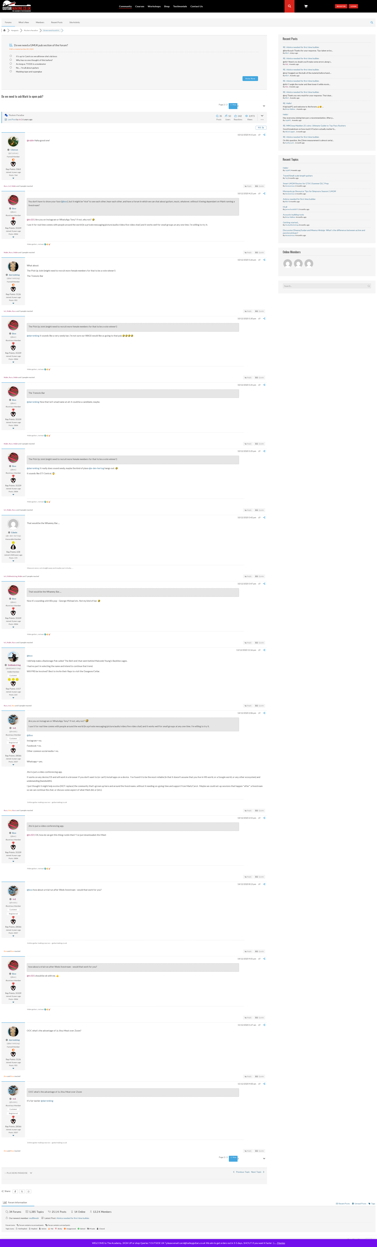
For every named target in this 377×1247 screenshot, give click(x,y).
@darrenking (33, 335)
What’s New (24, 22)
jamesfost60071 (291, 209)
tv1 (20, 119)
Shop (167, 6)
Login (353, 6)
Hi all (285, 207)
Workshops (154, 6)
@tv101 (31, 219)
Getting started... (291, 222)
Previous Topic (242, 1172)
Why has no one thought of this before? (34, 60)
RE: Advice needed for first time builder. (301, 47)
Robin (14, 186)
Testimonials (180, 6)
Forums (8, 22)
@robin (30, 140)
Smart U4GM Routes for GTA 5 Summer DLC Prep (306, 183)
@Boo (30, 735)
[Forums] (4, 30)
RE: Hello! (287, 103)
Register (341, 6)
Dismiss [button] (281, 1243)
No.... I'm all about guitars (27, 68)
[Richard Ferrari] (288, 264)
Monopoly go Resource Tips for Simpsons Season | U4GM (309, 191)
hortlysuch (289, 143)
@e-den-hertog (96, 468)
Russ (6, 186)
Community (125, 6)
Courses (139, 6)
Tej (286, 178)
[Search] (290, 6)
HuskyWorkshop (292, 225)
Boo (14, 208)
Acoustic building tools (293, 214)
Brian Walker (290, 109)
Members (40, 22)
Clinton (14, 149)
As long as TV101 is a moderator (31, 64)
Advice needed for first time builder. (299, 199)
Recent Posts (56, 22)
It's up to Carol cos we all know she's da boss (36, 56)
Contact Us (196, 6)
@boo (64, 201)
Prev (234, 105)
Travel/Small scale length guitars (298, 175)
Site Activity (75, 22)
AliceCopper (290, 132)
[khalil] (309, 264)
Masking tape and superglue (29, 71)
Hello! (285, 114)
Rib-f (287, 53)
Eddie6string (12, 576)
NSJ (286, 64)
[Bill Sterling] (298, 264)
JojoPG (288, 120)
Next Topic (256, 1172)
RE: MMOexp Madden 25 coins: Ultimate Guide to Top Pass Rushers (314, 125)
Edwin (14, 532)
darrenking (14, 275)
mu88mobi (34, 1218)
